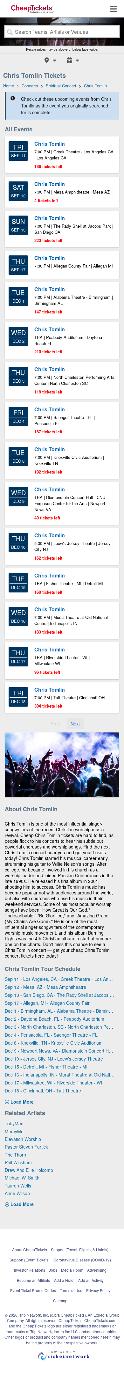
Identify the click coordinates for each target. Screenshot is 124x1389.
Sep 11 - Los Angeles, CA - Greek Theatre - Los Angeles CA (59, 979)
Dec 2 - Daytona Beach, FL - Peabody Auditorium (54, 1019)
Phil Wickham (18, 1162)
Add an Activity (91, 1280)
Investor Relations (29, 1270)
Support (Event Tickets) (30, 1259)
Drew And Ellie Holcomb (29, 1170)
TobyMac (14, 1123)
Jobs (53, 1270)
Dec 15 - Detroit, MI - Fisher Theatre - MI (46, 1066)
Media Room (72, 1270)
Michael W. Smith (22, 1177)
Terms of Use (71, 1290)
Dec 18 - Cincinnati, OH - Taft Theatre (43, 1090)
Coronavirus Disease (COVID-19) (82, 1259)
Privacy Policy (98, 1290)
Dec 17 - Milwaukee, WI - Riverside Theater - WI (53, 1082)
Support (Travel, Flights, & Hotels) (79, 1249)
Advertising (97, 1270)
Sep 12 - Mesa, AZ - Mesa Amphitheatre (45, 987)
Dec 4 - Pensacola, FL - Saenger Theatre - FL (51, 1035)
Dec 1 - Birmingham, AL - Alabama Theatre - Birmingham (59, 1011)
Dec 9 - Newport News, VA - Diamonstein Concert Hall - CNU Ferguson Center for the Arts (59, 1051)
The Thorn (15, 1154)
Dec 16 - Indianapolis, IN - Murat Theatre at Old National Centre (59, 1074)
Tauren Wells (18, 1185)
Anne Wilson (17, 1193)
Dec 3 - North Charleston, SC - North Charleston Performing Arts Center (59, 1027)
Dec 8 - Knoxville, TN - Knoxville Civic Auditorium (54, 1043)
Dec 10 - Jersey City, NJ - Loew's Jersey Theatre (54, 1059)
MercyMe (14, 1131)
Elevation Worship (23, 1139)
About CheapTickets (29, 1249)
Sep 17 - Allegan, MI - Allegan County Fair (47, 1003)
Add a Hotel (64, 1280)
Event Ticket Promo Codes (33, 1290)
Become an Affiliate (33, 1280)
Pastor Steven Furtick (26, 1146)
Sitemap (60, 1300)
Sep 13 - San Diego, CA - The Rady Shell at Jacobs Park (59, 995)
